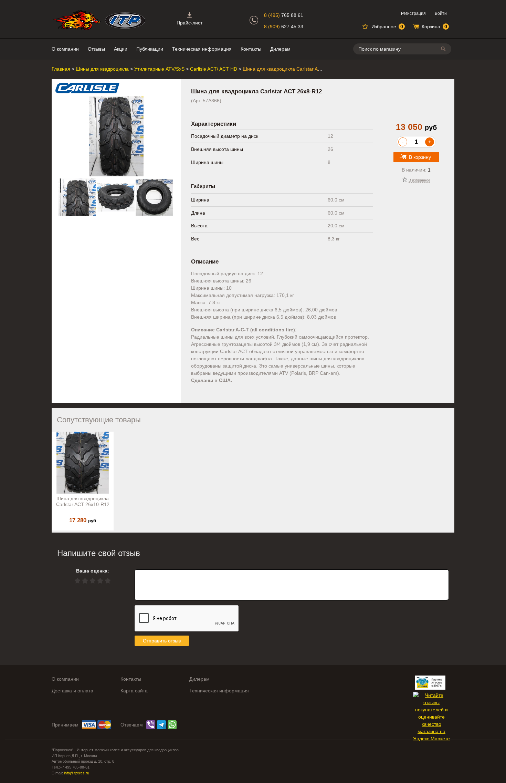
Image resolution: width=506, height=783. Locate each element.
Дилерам (280, 49)
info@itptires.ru (76, 773)
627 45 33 (283, 26)
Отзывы (96, 49)
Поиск (444, 48)
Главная (61, 69)
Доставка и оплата (72, 690)
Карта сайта (134, 690)
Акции (120, 49)
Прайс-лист (189, 22)
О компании (65, 49)
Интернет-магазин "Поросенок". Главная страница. (76, 20)
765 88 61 (283, 15)
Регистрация (413, 13)
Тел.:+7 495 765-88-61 (70, 767)
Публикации (149, 49)
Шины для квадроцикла (102, 69)
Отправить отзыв (162, 640)
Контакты (251, 49)
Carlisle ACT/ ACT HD (213, 69)
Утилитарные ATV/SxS (159, 69)
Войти (441, 13)
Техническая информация (202, 49)
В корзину (420, 157)
